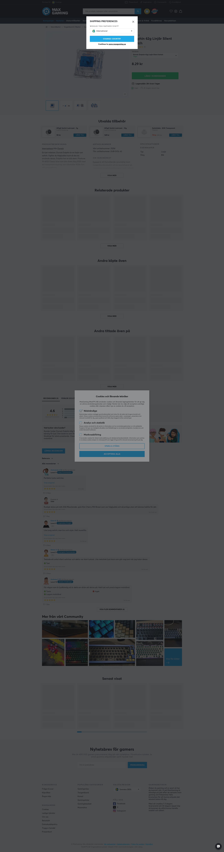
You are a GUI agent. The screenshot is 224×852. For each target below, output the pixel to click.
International (101, 31)
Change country (112, 39)
